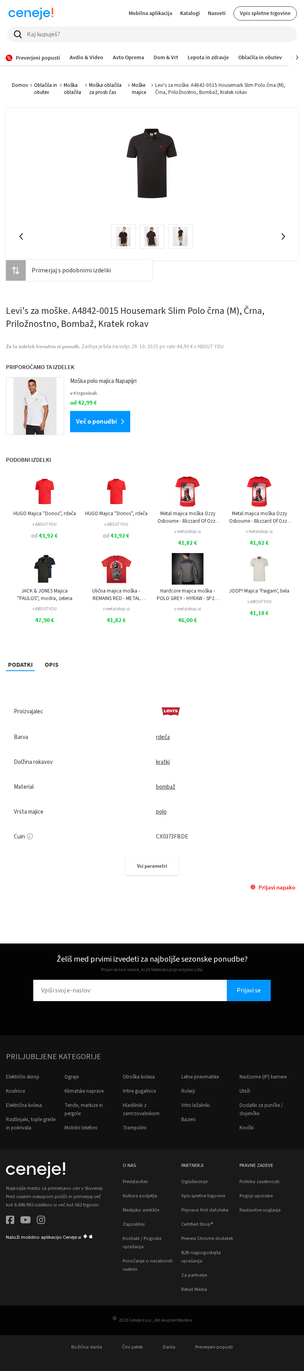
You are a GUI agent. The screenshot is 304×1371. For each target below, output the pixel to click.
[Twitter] (25, 1221)
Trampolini (134, 1127)
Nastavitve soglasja (260, 1209)
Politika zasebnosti (259, 1181)
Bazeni (188, 1119)
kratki (163, 762)
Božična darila (86, 1346)
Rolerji (188, 1091)
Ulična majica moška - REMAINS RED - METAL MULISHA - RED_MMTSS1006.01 (116, 594)
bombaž (165, 787)
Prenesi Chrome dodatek (207, 1238)
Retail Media (194, 1289)
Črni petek (132, 1346)
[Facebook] (10, 1221)
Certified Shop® (197, 1224)
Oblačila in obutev (45, 89)
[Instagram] (41, 1221)
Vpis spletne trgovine (265, 13)
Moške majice (139, 89)
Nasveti (217, 13)
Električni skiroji (22, 1076)
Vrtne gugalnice (139, 1091)
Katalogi (190, 13)
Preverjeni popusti (214, 1346)
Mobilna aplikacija (150, 13)
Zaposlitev (134, 1224)
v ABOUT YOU (44, 524)
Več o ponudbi (96, 421)
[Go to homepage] (31, 13)
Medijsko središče (141, 1209)
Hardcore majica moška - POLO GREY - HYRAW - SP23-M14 (188, 594)
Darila (169, 1346)
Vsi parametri (152, 866)
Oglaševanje (194, 1181)
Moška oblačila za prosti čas (105, 89)
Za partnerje (194, 1275)
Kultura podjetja (140, 1195)
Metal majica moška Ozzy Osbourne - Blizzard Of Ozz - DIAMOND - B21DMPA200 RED (188, 517)
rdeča (163, 737)
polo (161, 812)
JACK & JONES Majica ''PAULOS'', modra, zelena (44, 594)
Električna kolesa (24, 1105)
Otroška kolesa (139, 1076)
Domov (20, 85)
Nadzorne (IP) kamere (263, 1076)
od (44, 536)
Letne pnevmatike (200, 1076)
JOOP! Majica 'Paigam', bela (259, 591)
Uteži (244, 1091)
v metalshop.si (187, 532)
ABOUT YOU (211, 346)
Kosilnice (15, 1091)
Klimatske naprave (84, 1091)
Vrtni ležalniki (195, 1105)
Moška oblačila (72, 89)
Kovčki (246, 1127)
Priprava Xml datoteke (204, 1209)
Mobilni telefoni (81, 1127)
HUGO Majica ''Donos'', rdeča (44, 513)
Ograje (72, 1076)
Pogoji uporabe (256, 1195)
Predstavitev (135, 1181)
